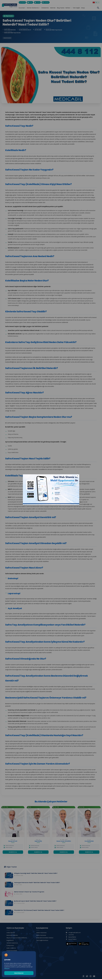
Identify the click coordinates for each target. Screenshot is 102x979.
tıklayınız (6, 968)
